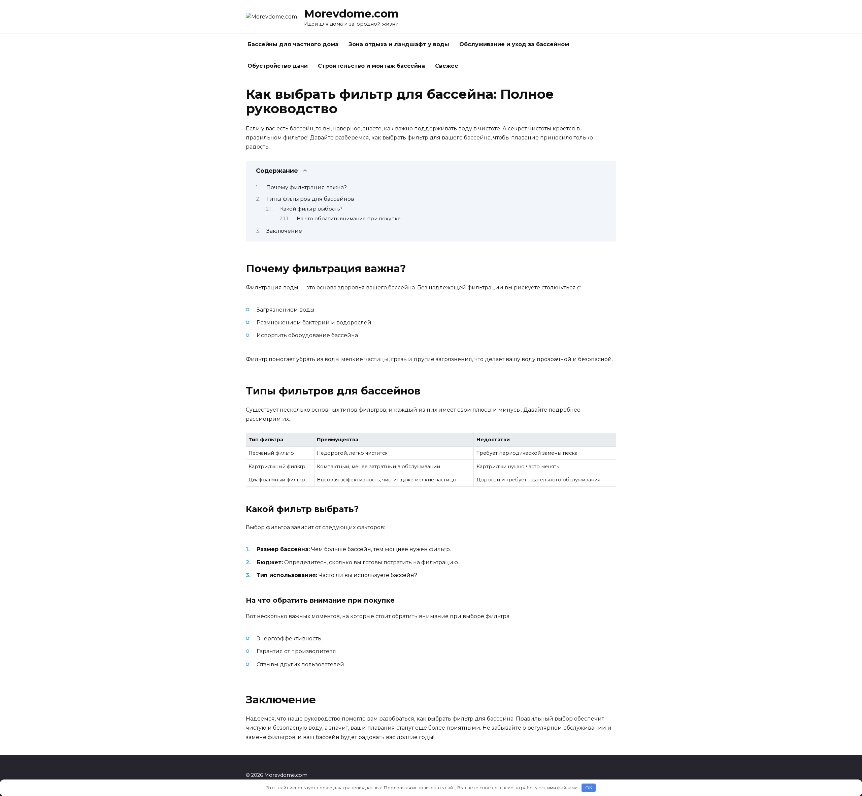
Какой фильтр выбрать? (311, 209)
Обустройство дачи (277, 66)
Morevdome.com (351, 13)
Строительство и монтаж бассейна (371, 66)
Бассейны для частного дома (292, 44)
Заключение (284, 231)
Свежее (446, 66)
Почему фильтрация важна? (306, 187)
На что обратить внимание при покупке (349, 219)
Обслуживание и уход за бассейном (514, 44)
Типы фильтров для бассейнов (310, 199)
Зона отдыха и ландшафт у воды (399, 44)
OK (588, 787)
